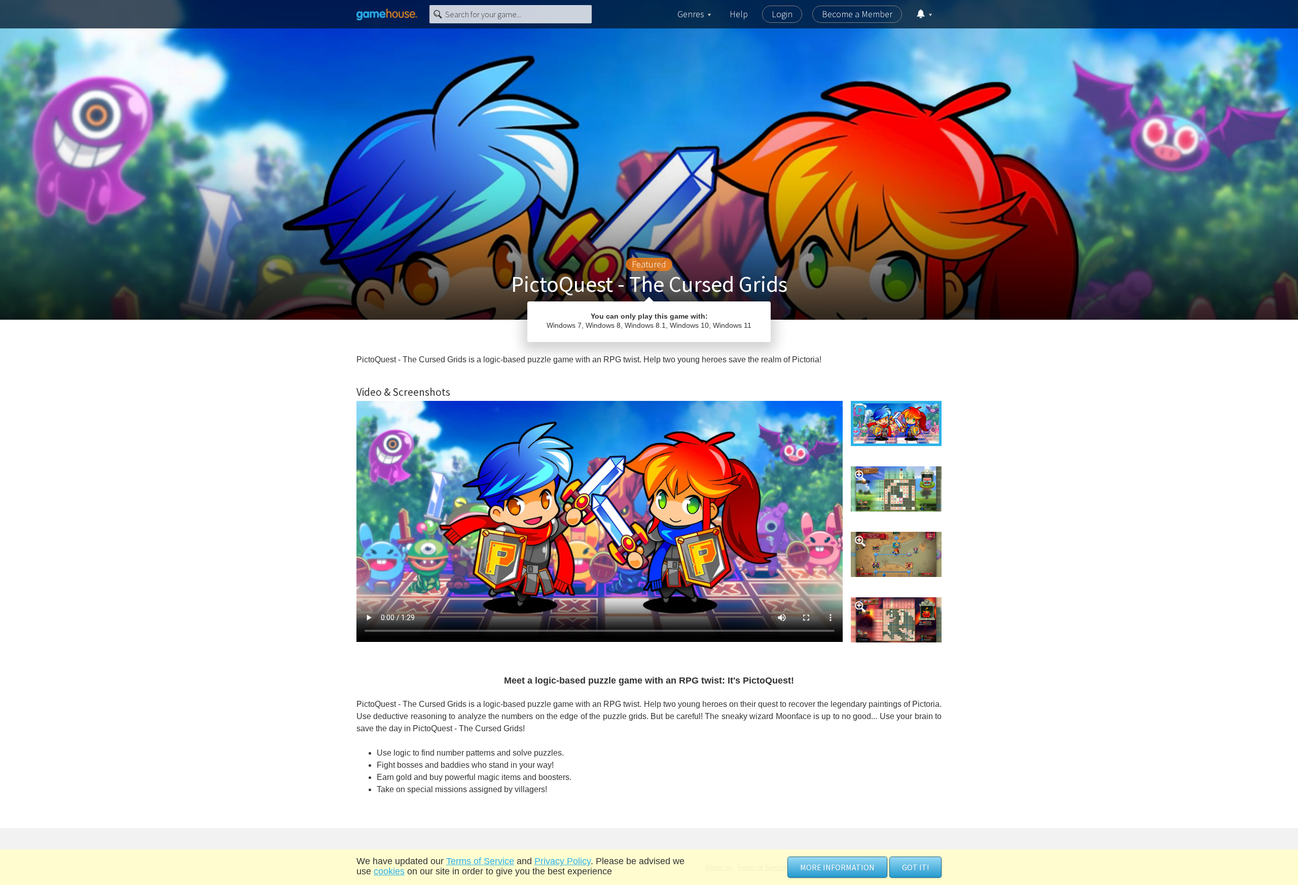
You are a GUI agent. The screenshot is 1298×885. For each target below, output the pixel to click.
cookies (389, 871)
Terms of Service (480, 861)
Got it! (915, 867)
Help (739, 14)
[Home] (386, 14)
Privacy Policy (562, 861)
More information (837, 867)
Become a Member (857, 14)
